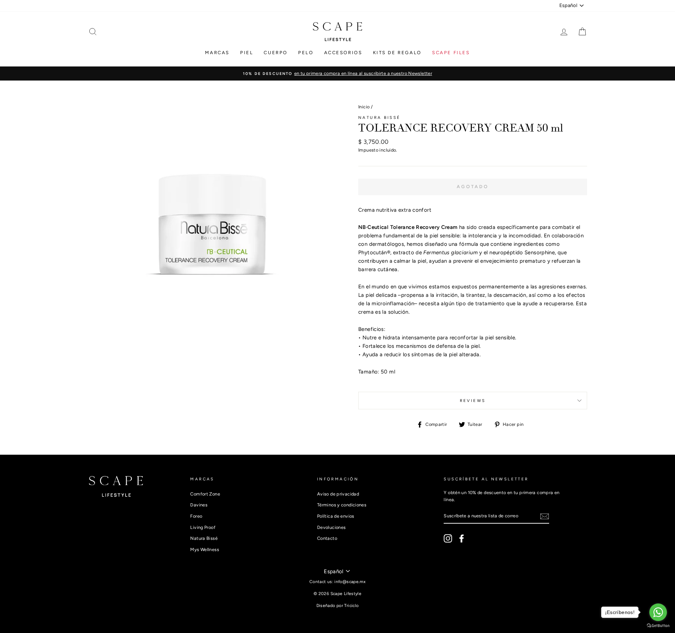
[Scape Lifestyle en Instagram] (448, 538)
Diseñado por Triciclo (337, 605)
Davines (198, 504)
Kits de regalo (397, 52)
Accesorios (343, 52)
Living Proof (203, 527)
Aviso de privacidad (338, 494)
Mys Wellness (204, 549)
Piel (246, 52)
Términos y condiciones (341, 504)
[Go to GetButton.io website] (658, 626)
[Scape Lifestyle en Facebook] (461, 538)
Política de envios (335, 516)
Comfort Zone (205, 494)
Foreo (196, 516)
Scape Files (451, 52)
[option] (337, 73)
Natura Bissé (379, 117)
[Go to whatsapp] (658, 612)
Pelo (305, 52)
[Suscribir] (544, 516)
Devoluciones (331, 527)
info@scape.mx (350, 581)
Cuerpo (276, 52)
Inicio (363, 106)
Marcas (217, 52)
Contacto (327, 538)
